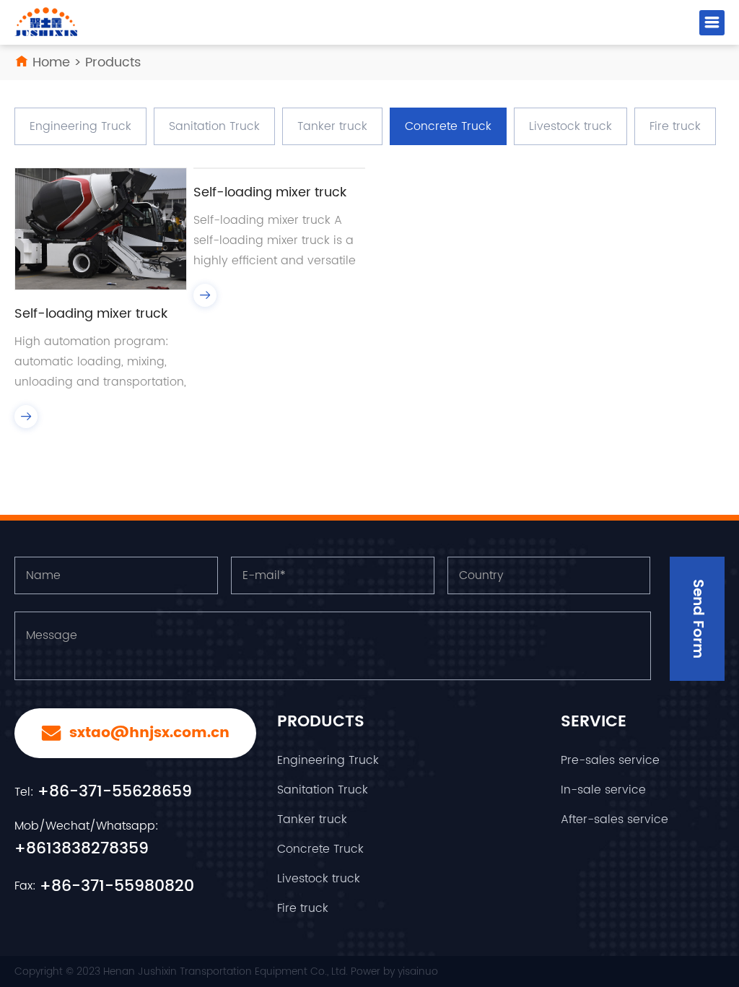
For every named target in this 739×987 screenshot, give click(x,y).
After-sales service (614, 819)
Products (113, 62)
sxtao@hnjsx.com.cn (147, 733)
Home (51, 62)
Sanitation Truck (214, 126)
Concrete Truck (448, 126)
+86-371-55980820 (117, 886)
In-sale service (603, 790)
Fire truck (675, 126)
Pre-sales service (610, 760)
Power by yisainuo (394, 971)
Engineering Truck (80, 126)
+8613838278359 (81, 848)
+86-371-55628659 (115, 791)
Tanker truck (332, 126)
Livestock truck (570, 126)
